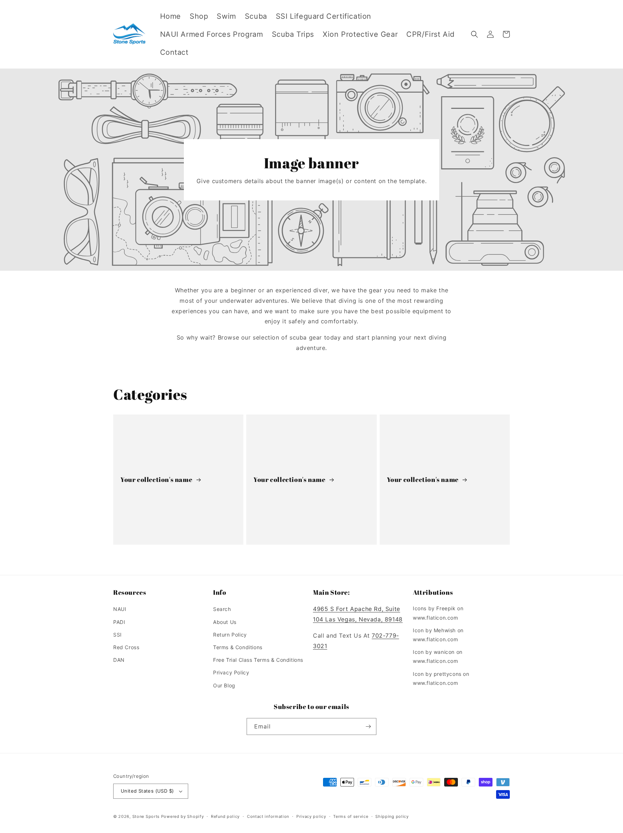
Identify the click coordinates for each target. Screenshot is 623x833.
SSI (117, 635)
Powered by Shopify (182, 816)
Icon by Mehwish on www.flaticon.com (438, 634)
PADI (119, 622)
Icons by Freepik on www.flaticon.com (438, 612)
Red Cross (126, 647)
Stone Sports (146, 816)
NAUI (119, 609)
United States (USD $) (147, 791)
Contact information (268, 816)
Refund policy (225, 816)
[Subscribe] (368, 726)
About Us (225, 622)
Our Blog (224, 685)
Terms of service (350, 816)
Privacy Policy (231, 672)
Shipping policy (392, 816)
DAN (119, 660)
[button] (474, 34)
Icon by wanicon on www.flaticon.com (438, 656)
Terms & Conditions (237, 647)
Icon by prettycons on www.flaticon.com (441, 678)
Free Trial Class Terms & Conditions (258, 660)
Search (222, 609)
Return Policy (230, 635)
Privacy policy (311, 816)
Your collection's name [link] (157, 479)
